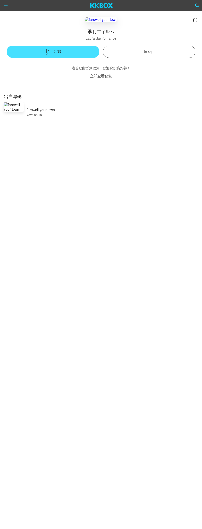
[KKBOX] (102, 5)
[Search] (197, 5)
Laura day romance (101, 38)
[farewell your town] (101, 19)
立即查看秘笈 (101, 75)
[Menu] (6, 5)
